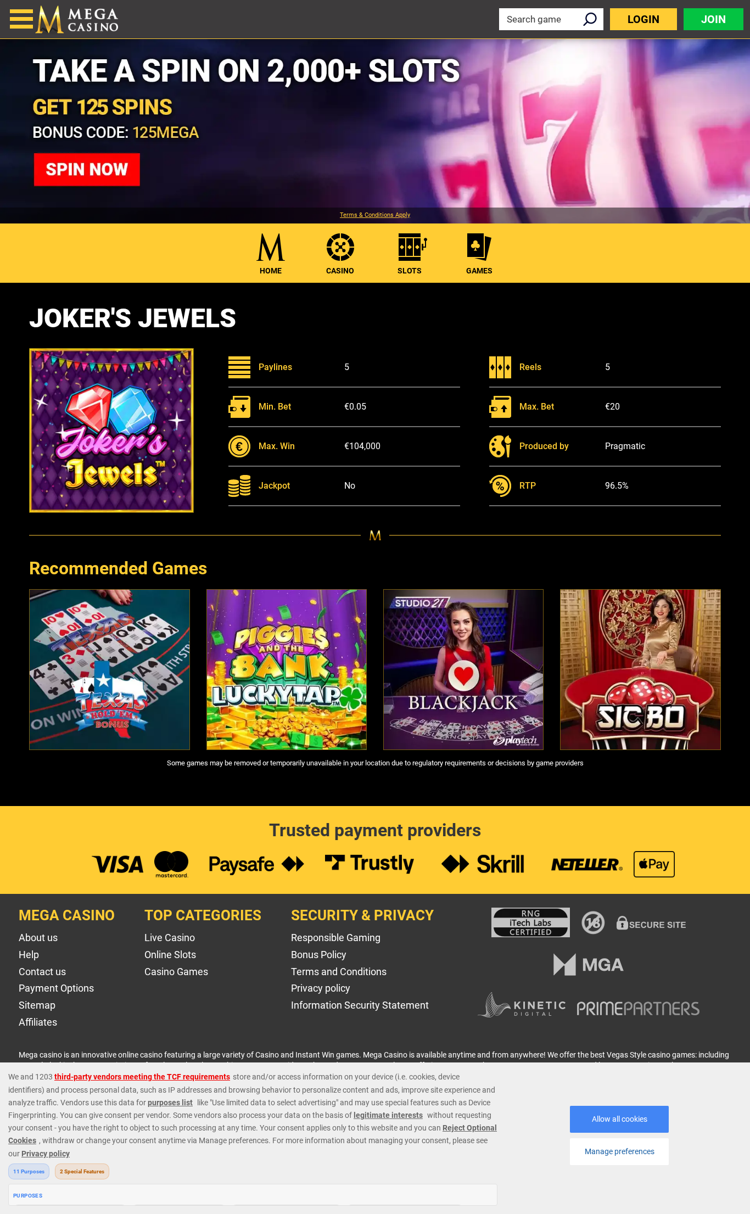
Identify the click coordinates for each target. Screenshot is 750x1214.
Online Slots (170, 954)
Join (713, 19)
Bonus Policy (318, 954)
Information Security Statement (360, 1005)
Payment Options (56, 988)
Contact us (42, 971)
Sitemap (37, 1005)
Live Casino (169, 937)
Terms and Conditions (339, 971)
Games (479, 270)
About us (38, 937)
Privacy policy (320, 988)
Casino (340, 270)
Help (29, 954)
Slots (410, 270)
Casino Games (176, 971)
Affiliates (38, 1022)
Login (643, 19)
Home (271, 270)
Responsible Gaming (335, 937)
